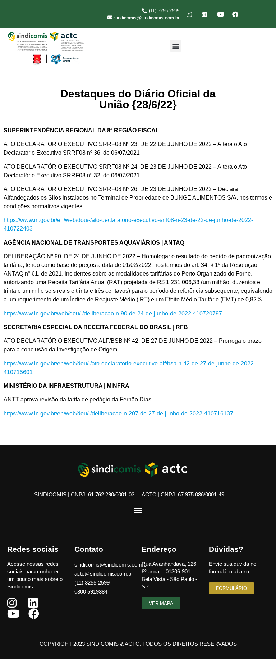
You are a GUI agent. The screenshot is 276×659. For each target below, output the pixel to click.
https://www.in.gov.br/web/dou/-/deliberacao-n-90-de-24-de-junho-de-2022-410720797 (113, 313)
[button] (175, 46)
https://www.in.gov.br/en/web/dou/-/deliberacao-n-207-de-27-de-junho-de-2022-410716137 (118, 413)
